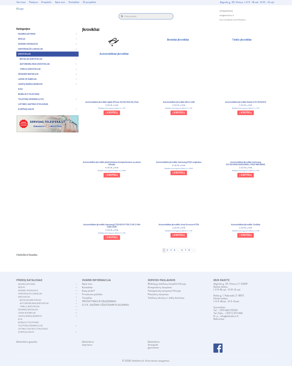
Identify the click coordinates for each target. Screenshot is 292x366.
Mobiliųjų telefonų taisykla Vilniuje (167, 284)
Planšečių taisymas (158, 294)
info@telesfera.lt (226, 16)
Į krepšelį (112, 113)
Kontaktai (74, 2)
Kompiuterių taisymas (160, 288)
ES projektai (89, 2)
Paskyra (33, 2)
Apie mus (60, 2)
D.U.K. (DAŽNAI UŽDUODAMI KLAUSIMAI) (105, 305)
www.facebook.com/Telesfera (232, 20)
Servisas (21, 2)
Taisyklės (87, 298)
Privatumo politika (92, 294)
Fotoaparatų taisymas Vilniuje (164, 291)
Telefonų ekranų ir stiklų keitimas (166, 298)
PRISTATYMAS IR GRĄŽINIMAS (99, 301)
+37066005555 (226, 11)
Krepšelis (46, 2)
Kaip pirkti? (88, 291)
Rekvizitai (218, 319)
